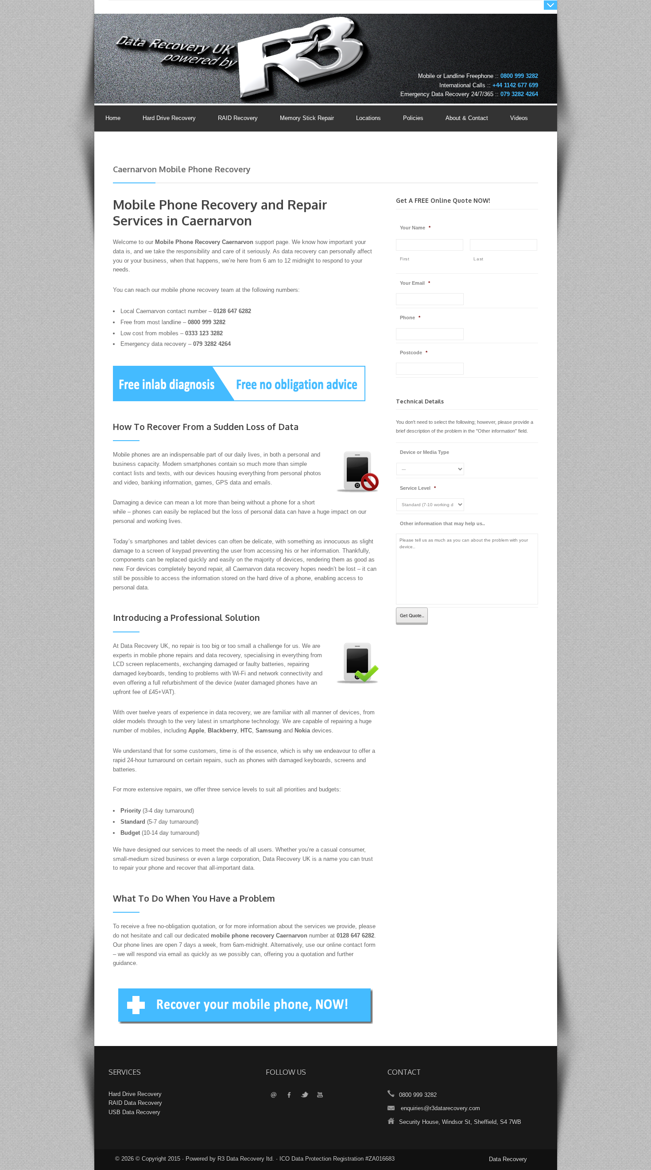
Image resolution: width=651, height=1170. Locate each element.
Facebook (288, 1095)
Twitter (304, 1095)
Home (112, 118)
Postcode (413, 352)
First (405, 258)
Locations (368, 118)
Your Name (415, 227)
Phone (410, 317)
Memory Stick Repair (307, 118)
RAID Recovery (238, 118)
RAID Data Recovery (135, 1103)
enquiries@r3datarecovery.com (440, 1108)
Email (273, 1095)
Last (478, 258)
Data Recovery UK (181, 41)
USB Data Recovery (134, 1112)
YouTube (320, 1095)
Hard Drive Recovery (169, 118)
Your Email (415, 283)
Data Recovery (508, 1159)
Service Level (418, 488)
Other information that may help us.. (442, 523)
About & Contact (461, 119)
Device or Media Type (424, 452)
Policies (407, 119)
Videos (519, 118)
